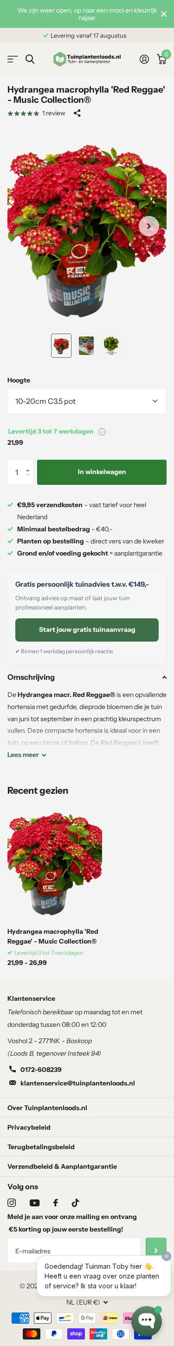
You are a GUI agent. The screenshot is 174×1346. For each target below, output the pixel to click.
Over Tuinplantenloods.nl (47, 1108)
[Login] (144, 59)
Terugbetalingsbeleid (41, 1147)
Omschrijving (31, 677)
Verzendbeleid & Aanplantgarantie (62, 1166)
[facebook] (55, 1202)
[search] (30, 59)
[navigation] (61, 346)
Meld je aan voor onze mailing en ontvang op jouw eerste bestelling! (72, 1222)
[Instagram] (11, 1203)
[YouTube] (34, 1202)
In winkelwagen (102, 472)
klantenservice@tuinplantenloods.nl (77, 1083)
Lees (23, 754)
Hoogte (18, 380)
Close (164, 14)
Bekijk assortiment (12, 59)
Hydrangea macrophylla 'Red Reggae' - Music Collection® (52, 936)
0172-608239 (41, 1069)
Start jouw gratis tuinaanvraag (87, 629)
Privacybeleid (29, 1127)
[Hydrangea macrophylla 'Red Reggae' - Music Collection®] (54, 861)
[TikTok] (75, 1203)
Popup (102, 431)
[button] (30, 463)
